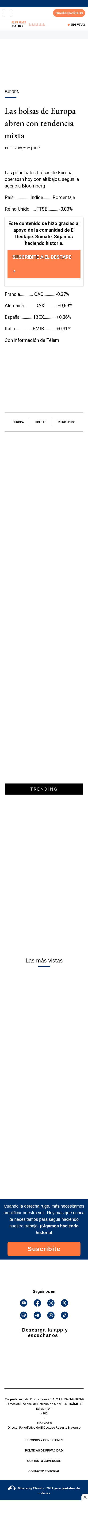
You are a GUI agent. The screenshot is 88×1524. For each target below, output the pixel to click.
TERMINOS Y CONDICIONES (44, 1440)
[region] (44, 72)
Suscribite (44, 1248)
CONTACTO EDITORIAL (44, 1471)
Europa (18, 422)
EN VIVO (78, 24)
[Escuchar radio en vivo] (6, 24)
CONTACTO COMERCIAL (44, 1461)
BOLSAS (40, 422)
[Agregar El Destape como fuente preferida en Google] (44, 157)
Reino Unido (66, 422)
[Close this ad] (84, 1497)
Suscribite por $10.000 (69, 13)
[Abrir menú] (7, 13)
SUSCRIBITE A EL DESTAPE (41, 257)
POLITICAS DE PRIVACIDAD (44, 1450)
